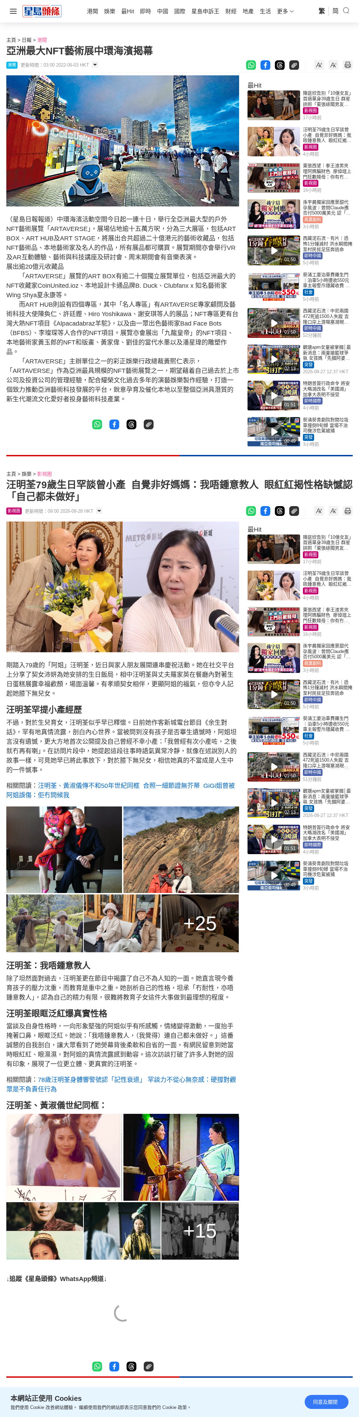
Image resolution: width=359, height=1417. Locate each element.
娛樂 (27, 474)
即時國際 (312, 401)
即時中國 (312, 256)
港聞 (42, 40)
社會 (308, 292)
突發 (308, 365)
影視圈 (310, 111)
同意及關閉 (325, 1402)
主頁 (11, 40)
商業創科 (312, 220)
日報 (27, 40)
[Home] (42, 10)
